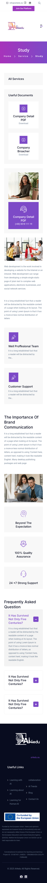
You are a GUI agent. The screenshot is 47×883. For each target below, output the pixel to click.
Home (7, 56)
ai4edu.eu (35, 757)
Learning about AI (17, 792)
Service (22, 56)
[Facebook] (21, 877)
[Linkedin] (26, 877)
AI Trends (32, 786)
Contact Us (33, 799)
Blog (30, 793)
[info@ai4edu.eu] (7, 3)
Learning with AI (16, 782)
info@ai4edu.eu (16, 3)
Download (23, 123)
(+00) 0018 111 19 (23, 224)
